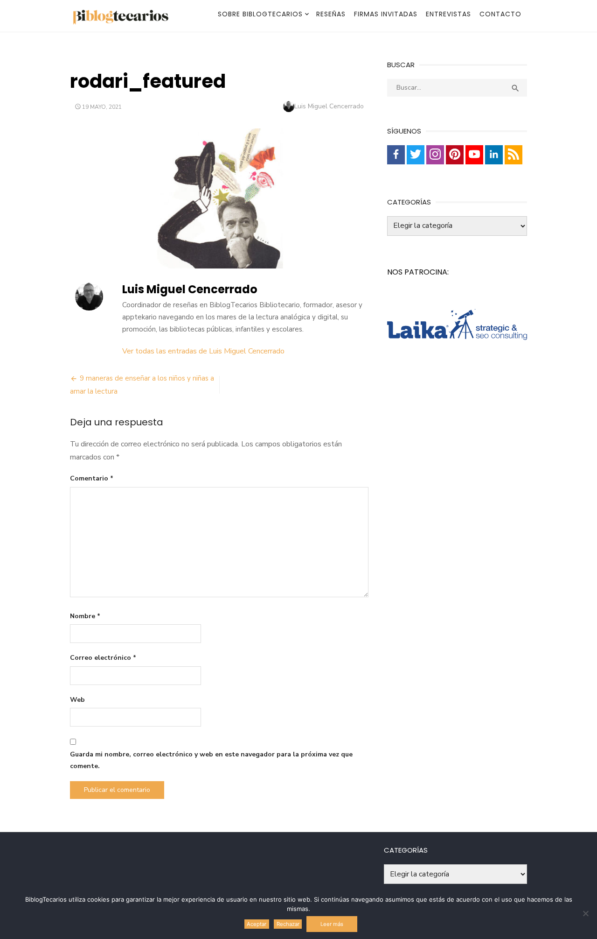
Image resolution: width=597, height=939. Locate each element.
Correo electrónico (103, 657)
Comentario (91, 478)
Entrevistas (448, 14)
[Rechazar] (585, 913)
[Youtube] (474, 154)
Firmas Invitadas (385, 14)
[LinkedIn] (494, 154)
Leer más (331, 924)
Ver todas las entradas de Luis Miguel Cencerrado (203, 351)
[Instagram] (435, 154)
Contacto (500, 14)
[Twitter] (415, 154)
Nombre (85, 616)
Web (77, 699)
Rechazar (288, 924)
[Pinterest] (455, 154)
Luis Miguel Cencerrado (329, 106)
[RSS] (513, 154)
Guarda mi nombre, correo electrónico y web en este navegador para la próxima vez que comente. (211, 760)
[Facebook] (396, 154)
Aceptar (256, 924)
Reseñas (331, 14)
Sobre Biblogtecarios (260, 14)
